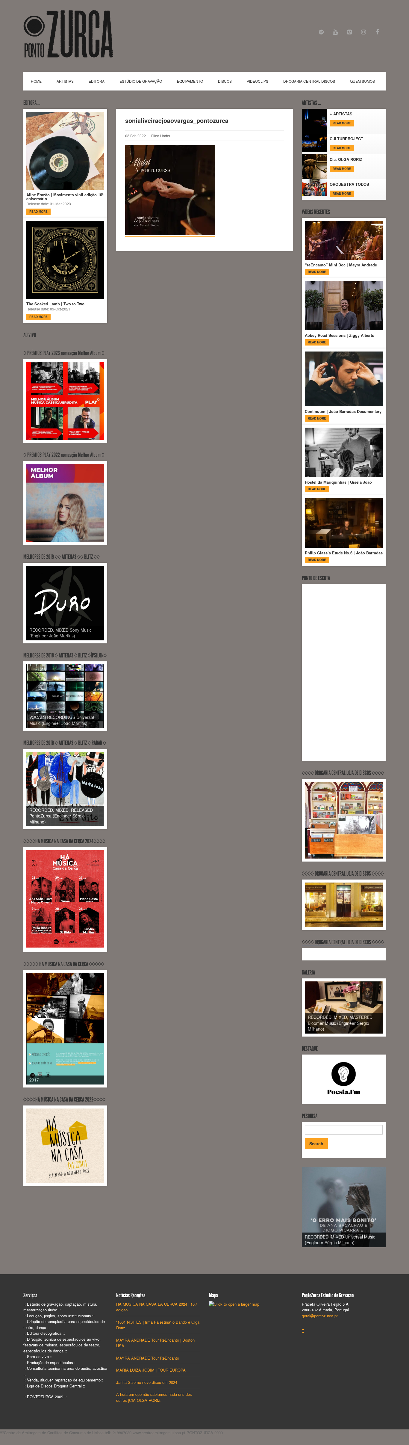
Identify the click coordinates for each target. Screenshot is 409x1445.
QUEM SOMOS (362, 81)
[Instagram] (363, 32)
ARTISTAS (65, 81)
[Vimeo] (349, 32)
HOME (36, 81)
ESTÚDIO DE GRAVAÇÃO (140, 81)
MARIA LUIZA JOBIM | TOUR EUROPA (151, 1370)
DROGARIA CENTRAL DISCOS (309, 81)
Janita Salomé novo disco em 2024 (146, 1382)
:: (303, 1330)
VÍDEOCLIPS (257, 81)
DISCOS (225, 81)
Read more (38, 211)
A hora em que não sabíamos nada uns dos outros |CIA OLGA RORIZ (154, 1397)
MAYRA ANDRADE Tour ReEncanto (147, 1358)
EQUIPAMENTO (190, 81)
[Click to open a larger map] (234, 1304)
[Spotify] (321, 32)
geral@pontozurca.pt (320, 1316)
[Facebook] (377, 32)
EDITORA (96, 81)
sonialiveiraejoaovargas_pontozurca (176, 120)
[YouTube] (335, 32)
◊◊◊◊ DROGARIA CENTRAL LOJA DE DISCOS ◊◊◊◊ (343, 942)
